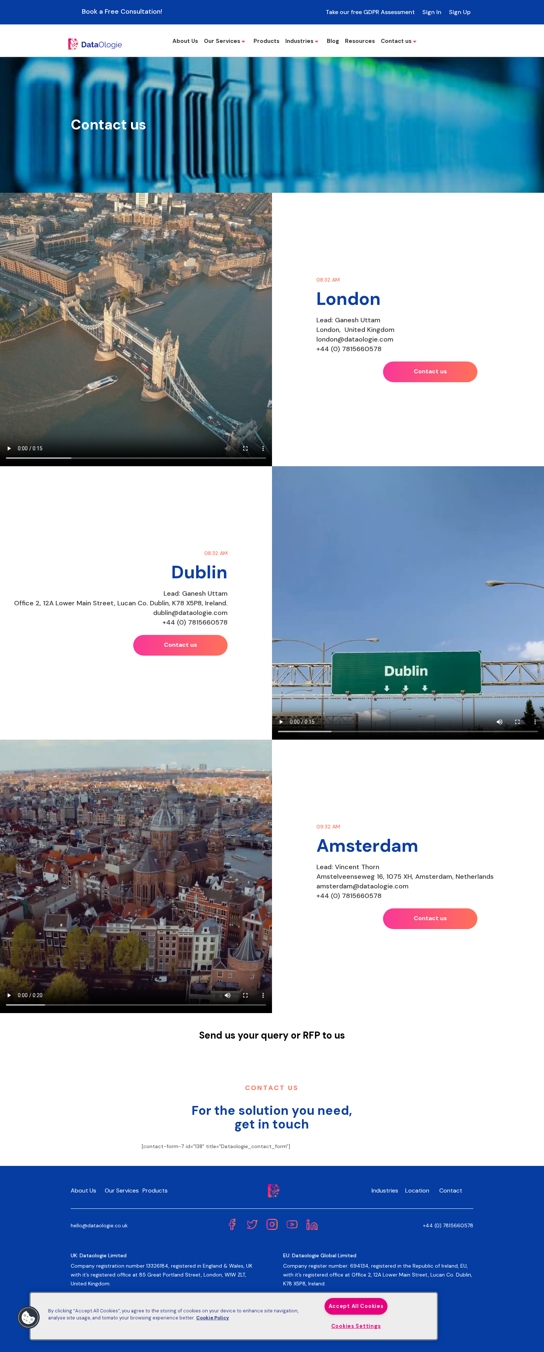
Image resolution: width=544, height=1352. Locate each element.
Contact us (396, 41)
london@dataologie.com (354, 339)
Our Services (222, 41)
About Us (185, 41)
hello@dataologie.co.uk (99, 1225)
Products (266, 41)
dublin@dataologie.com (190, 612)
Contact (450, 1190)
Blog (333, 41)
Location (417, 1190)
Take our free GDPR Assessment (370, 12)
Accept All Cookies (356, 1306)
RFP (311, 1035)
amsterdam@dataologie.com (362, 886)
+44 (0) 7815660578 (349, 348)
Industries (299, 41)
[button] (28, 1317)
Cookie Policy (212, 1318)
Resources (360, 41)
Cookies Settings (356, 1326)
